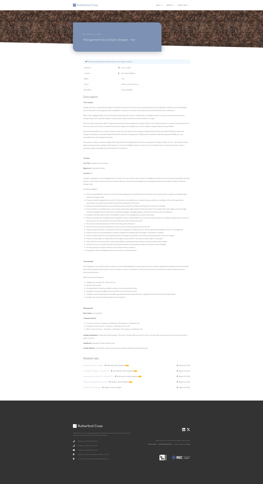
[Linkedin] (183, 429)
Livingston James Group (182, 440)
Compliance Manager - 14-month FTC (96, 371)
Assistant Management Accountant (95, 382)
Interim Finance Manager (92, 387)
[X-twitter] (188, 429)
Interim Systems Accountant (93, 365)
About (158, 5)
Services (169, 5)
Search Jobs (182, 5)
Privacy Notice (152, 444)
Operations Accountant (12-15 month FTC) (98, 376)
